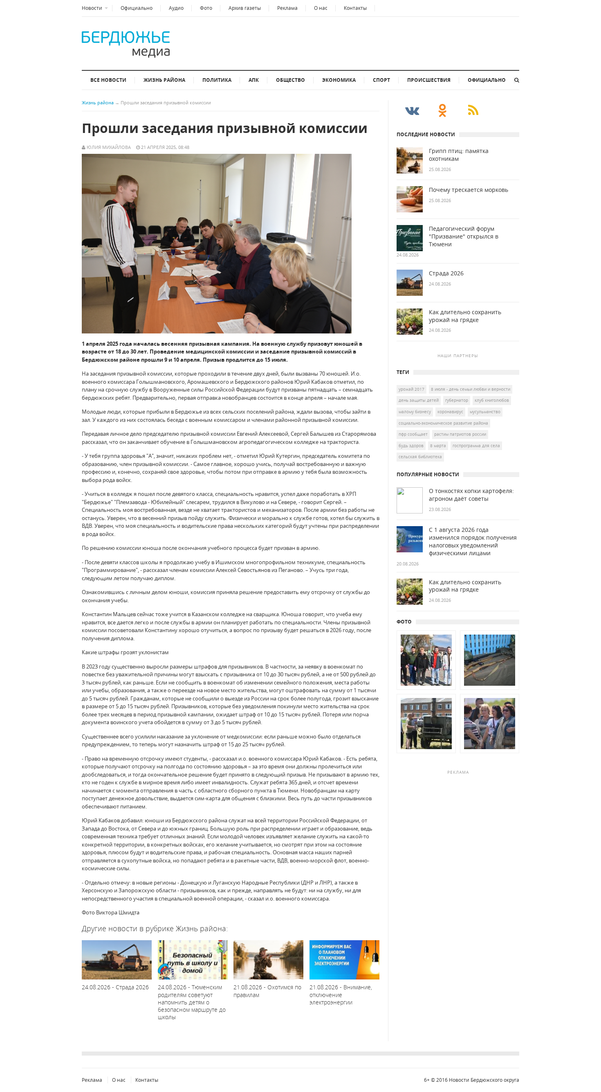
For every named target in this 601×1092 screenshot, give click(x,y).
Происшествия (429, 80)
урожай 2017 (411, 389)
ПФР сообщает (413, 434)
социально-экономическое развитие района (443, 423)
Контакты (355, 8)
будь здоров (411, 445)
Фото (206, 8)
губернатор (456, 400)
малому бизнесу (415, 411)
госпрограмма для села (476, 445)
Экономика (339, 80)
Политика (216, 80)
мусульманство (485, 411)
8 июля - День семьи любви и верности (470, 389)
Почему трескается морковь (468, 190)
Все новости (108, 80)
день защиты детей (419, 400)
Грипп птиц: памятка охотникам (459, 154)
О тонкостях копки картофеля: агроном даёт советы (471, 494)
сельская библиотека (420, 456)
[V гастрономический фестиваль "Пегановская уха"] (426, 753)
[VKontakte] (412, 110)
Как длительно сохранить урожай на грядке (465, 316)
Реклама (287, 8)
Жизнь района (164, 80)
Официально (136, 8)
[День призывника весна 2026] (426, 689)
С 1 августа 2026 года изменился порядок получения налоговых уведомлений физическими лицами (473, 541)
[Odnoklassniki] (442, 110)
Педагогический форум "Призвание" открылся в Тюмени (463, 236)
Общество (290, 80)
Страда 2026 (446, 273)
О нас (320, 8)
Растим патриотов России (460, 434)
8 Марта (438, 445)
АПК (254, 80)
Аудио (176, 8)
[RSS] (473, 110)
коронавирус (450, 411)
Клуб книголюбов (492, 400)
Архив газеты (245, 8)
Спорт (381, 80)
